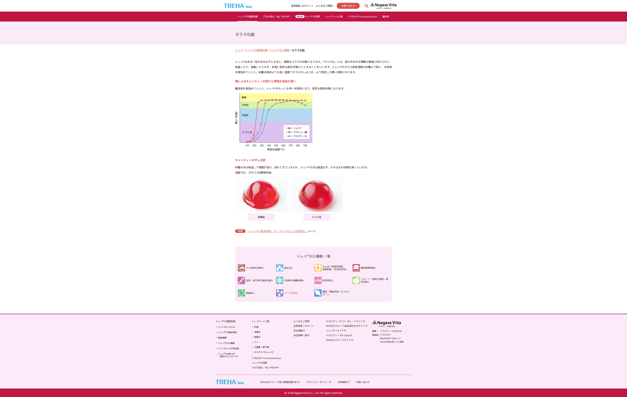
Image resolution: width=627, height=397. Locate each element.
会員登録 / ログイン (301, 5)
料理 (256, 327)
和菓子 (257, 337)
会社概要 (298, 330)
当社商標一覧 (300, 335)
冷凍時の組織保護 (293, 280)
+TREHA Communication (266, 358)
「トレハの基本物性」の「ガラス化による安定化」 (277, 231)
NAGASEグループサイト (338, 340)
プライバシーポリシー (317, 382)
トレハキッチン (334, 330)
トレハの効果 (308, 16)
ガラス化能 (290, 292)
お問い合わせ (348, 5)
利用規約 (342, 382)
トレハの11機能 (279, 50)
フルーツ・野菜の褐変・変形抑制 (374, 280)
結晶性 (249, 292)
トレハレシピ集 (334, 16)
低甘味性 (327, 280)
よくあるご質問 (324, 5)
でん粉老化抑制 (254, 267)
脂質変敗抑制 (367, 267)
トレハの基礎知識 (248, 16)
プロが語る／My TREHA (276, 16)
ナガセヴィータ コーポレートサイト (344, 321)
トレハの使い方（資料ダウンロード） (228, 355)
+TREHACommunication (362, 16)
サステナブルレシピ (263, 352)
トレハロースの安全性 (228, 348)
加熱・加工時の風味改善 (258, 280)
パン (256, 342)
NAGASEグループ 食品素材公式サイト (345, 325)
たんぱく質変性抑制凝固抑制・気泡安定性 (333, 268)
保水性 (287, 267)
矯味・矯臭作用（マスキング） (336, 293)
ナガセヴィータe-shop (338, 335)
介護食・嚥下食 (261, 347)
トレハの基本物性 (227, 332)
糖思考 (385, 16)
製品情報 (222, 338)
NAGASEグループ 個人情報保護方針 (278, 382)
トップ (239, 50)
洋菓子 (257, 332)
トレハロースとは (226, 327)
